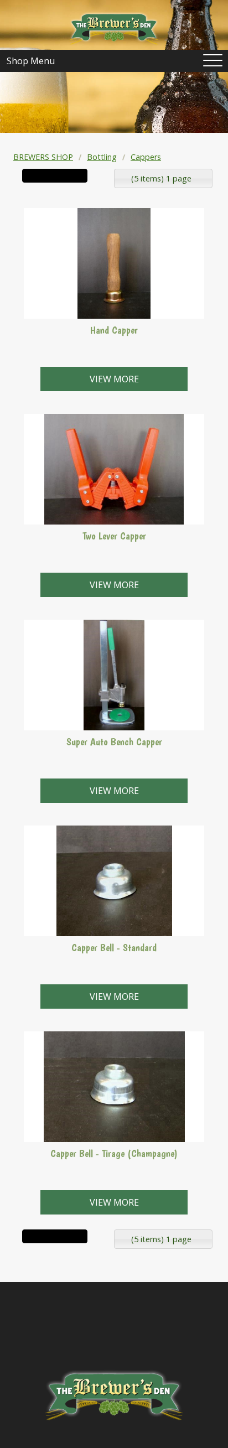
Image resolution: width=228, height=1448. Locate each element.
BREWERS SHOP (43, 157)
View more (114, 379)
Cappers (146, 157)
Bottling (102, 157)
